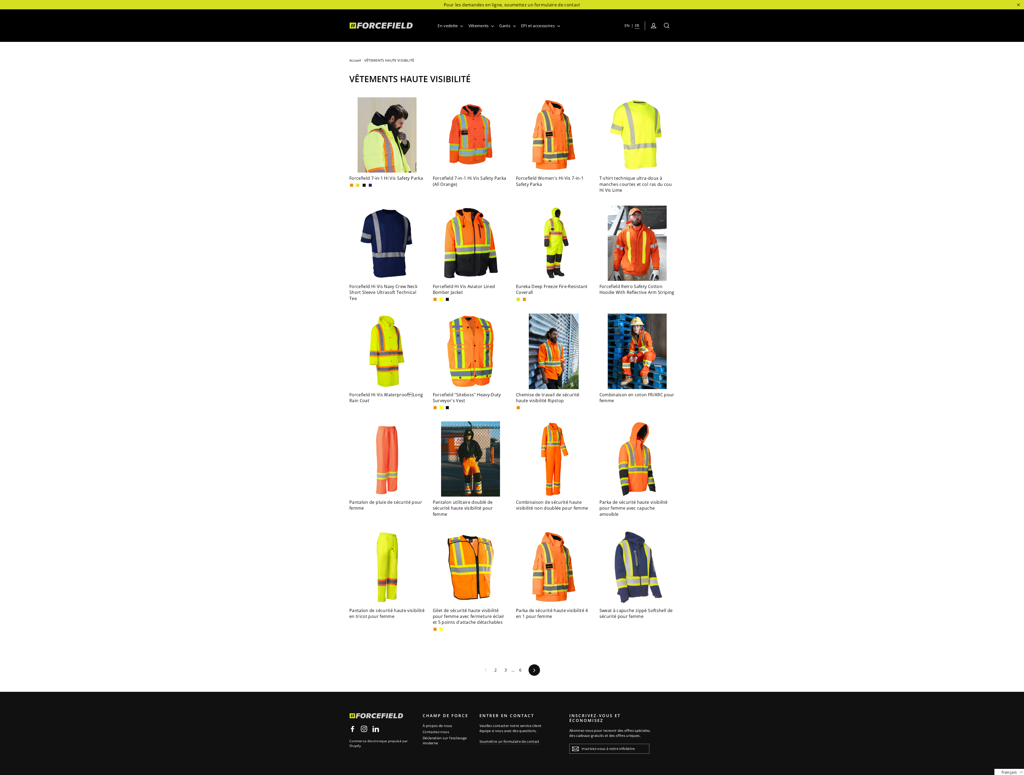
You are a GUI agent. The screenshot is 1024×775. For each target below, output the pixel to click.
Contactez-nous (436, 731)
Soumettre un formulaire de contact (509, 741)
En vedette (448, 25)
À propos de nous (437, 725)
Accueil (355, 60)
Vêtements (479, 25)
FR (637, 25)
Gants (505, 25)
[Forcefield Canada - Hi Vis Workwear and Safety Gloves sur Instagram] (364, 729)
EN (627, 25)
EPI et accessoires (538, 25)
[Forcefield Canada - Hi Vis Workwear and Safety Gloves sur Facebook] (352, 729)
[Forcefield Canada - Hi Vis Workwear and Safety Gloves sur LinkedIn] (376, 729)
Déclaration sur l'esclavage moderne (445, 741)
